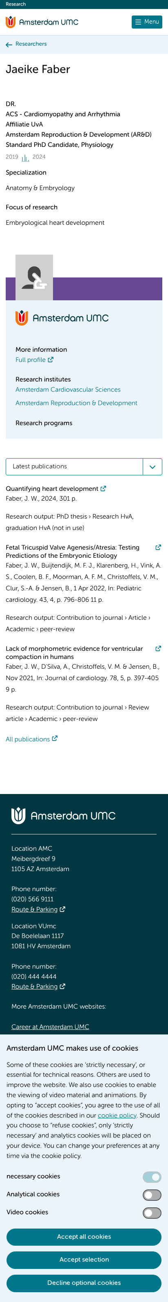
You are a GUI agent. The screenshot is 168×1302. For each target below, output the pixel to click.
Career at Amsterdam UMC (50, 1027)
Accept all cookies (84, 1237)
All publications (28, 739)
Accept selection (84, 1260)
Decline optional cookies (84, 1283)
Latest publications (40, 467)
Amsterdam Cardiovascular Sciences (68, 390)
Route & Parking (34, 910)
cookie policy (117, 1116)
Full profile (30, 360)
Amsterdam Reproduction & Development (76, 403)
